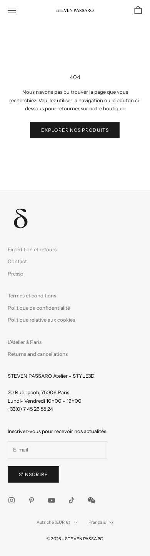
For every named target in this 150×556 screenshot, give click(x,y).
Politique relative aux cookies (41, 320)
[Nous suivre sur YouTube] (51, 500)
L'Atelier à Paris (25, 342)
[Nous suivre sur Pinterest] (31, 500)
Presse (15, 274)
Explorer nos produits (75, 130)
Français (97, 522)
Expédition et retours (32, 249)
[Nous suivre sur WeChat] (91, 500)
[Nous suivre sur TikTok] (71, 500)
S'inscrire (33, 474)
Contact (17, 261)
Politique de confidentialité (39, 308)
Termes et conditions (32, 295)
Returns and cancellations (38, 354)
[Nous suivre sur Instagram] (11, 500)
